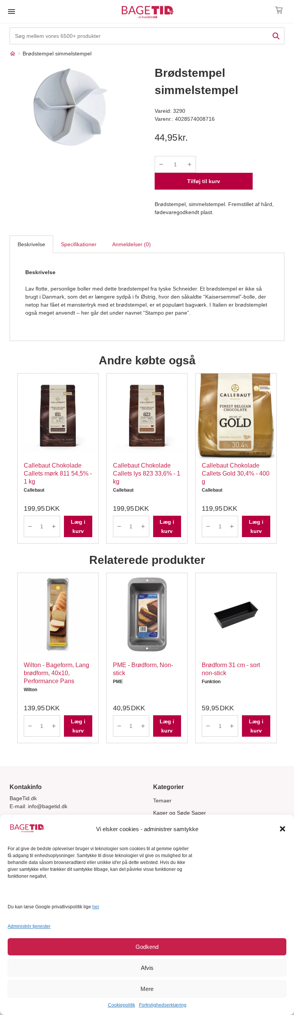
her (95, 906)
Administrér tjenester (29, 926)
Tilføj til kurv (203, 181)
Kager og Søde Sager (179, 813)
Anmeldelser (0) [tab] (131, 244)
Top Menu (11, 11)
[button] (282, 829)
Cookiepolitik (121, 1005)
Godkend (147, 947)
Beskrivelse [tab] (31, 244)
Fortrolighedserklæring (162, 1005)
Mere (147, 989)
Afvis (147, 968)
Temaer (162, 800)
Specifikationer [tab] (78, 244)
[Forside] (13, 53)
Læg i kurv (78, 526)
